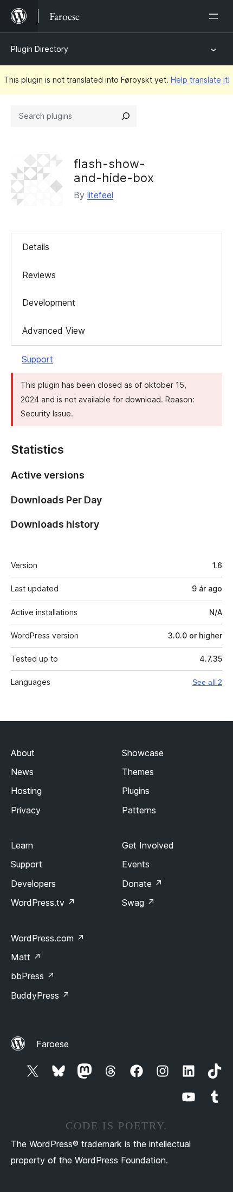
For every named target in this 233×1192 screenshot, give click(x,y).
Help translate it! (200, 79)
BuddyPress (40, 995)
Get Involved (148, 845)
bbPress (33, 976)
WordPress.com (48, 938)
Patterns (139, 810)
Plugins (136, 790)
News (22, 771)
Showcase (143, 752)
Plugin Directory (39, 48)
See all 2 (207, 682)
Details (35, 246)
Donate (142, 883)
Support (37, 359)
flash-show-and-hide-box (114, 171)
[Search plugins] (126, 116)
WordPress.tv (43, 902)
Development (48, 302)
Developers (33, 883)
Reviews (39, 275)
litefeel (100, 195)
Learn (22, 845)
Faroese (52, 1044)
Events (136, 864)
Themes (138, 771)
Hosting (26, 790)
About (23, 752)
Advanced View (53, 330)
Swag (138, 902)
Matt (26, 957)
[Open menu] (215, 16)
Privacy (26, 810)
